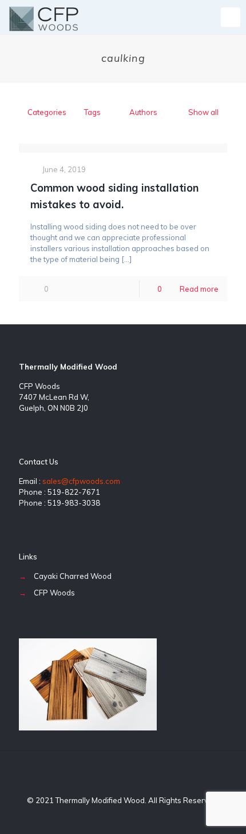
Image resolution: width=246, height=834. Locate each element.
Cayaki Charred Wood (73, 576)
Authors (143, 112)
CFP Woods (54, 592)
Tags (92, 112)
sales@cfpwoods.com (81, 481)
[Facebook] (108, 816)
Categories (46, 112)
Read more (199, 288)
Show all (203, 112)
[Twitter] (123, 816)
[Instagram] (139, 816)
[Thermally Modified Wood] (44, 17)
